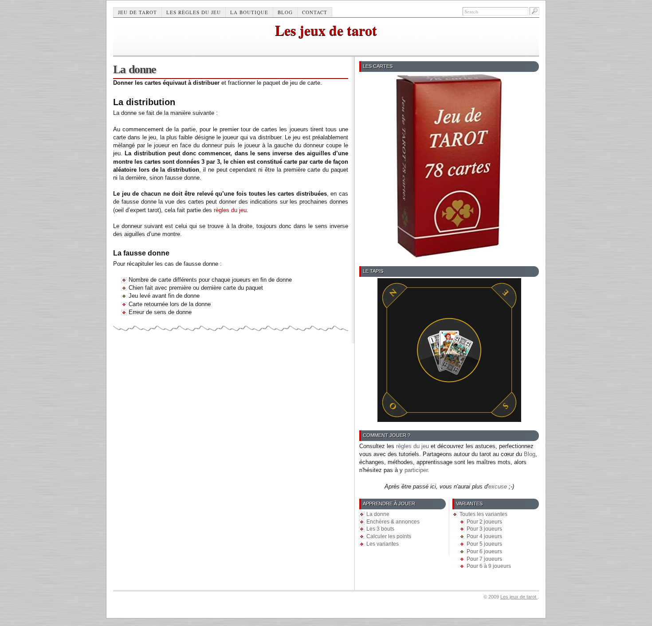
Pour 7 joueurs (484, 559)
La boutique (249, 12)
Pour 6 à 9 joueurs (489, 566)
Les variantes (382, 544)
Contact (314, 12)
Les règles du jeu (193, 12)
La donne (377, 514)
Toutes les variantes (483, 514)
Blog (285, 12)
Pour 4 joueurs (484, 536)
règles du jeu (230, 210)
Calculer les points (388, 536)
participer (416, 470)
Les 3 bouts (380, 529)
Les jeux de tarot (326, 30)
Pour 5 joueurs (484, 544)
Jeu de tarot (137, 12)
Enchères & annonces (393, 522)
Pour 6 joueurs (484, 551)
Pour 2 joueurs (484, 522)
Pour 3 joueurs (484, 529)
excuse (497, 486)
